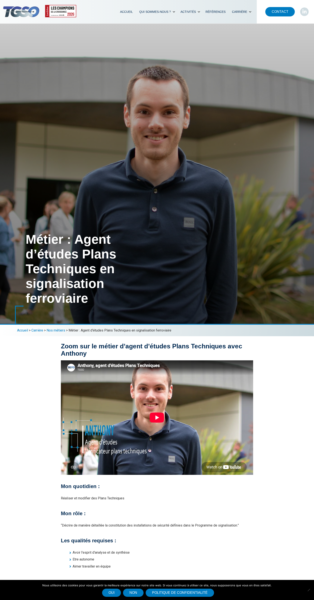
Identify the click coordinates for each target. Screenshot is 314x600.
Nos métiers (56, 330)
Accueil (126, 11)
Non (133, 592)
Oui (111, 592)
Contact (280, 11)
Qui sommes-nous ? (155, 11)
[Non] (309, 590)
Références (215, 11)
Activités (188, 11)
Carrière (239, 11)
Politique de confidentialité (180, 592)
